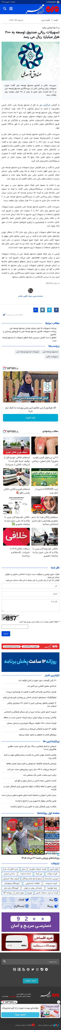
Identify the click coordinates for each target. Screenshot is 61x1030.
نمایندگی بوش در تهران (33, 888)
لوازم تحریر (54, 869)
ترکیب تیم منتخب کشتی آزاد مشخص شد (39, 775)
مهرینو (29, 892)
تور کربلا (39, 873)
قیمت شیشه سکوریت (37, 869)
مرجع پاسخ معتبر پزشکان (32, 878)
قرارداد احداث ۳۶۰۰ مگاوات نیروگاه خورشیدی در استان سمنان (31, 723)
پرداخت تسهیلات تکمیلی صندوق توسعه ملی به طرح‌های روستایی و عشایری (29, 333)
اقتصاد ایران (45, 20)
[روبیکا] (28, 970)
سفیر (24, 869)
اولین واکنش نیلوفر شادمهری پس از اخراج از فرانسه (35, 801)
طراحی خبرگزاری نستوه (46, 1025)
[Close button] (58, 1002)
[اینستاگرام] (37, 970)
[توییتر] (33, 970)
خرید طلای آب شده (10, 869)
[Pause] (6, 400)
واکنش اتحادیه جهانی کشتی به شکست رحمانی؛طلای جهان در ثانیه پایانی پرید (30, 757)
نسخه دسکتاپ (30, 980)
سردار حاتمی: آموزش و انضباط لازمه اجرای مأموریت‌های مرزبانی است (29, 795)
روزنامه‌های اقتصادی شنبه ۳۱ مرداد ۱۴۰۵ (39, 858)
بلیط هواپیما (52, 888)
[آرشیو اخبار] (19, 970)
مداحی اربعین (9, 873)
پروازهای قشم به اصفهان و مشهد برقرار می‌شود (37, 734)
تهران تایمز (19, 892)
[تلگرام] (46, 970)
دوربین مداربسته (51, 878)
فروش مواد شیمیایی (11, 878)
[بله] (42, 970)
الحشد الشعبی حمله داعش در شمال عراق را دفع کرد (35, 780)
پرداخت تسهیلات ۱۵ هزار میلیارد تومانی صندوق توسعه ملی (33, 328)
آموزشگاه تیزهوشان (11, 883)
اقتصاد (55, 20)
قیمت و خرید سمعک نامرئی (47, 892)
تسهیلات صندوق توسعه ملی (27, 351)
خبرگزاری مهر (45, 105)
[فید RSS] (24, 970)
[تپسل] (4, 368)
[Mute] (10, 400)
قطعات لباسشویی (32, 883)
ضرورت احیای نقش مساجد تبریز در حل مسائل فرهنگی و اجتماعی (30, 712)
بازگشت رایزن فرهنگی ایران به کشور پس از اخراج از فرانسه (33, 806)
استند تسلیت (25, 873)
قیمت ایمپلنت (51, 883)
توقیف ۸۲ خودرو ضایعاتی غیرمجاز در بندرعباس (37, 729)
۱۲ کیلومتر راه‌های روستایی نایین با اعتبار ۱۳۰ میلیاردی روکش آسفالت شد (31, 705)
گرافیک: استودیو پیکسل (23, 1025)
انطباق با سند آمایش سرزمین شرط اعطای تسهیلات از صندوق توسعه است (29, 339)
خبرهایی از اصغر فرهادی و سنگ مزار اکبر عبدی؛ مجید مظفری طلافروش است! (32, 748)
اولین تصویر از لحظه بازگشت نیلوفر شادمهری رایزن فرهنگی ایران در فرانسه (29, 788)
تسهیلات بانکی (52, 356)
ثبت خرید (30, 418)
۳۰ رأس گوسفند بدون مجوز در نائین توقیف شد (37, 680)
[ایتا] (14, 970)
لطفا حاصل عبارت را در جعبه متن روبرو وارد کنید (39, 621)
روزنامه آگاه (7, 892)
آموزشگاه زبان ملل (11, 888)
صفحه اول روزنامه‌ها (48, 813)
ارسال (6, 633)
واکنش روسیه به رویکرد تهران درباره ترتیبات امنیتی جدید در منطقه (30, 717)
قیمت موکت (52, 873)
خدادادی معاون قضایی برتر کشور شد (41, 686)
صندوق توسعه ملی (50, 351)
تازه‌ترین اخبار (52, 675)
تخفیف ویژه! (20, 1014)
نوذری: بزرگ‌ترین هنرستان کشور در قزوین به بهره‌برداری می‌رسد (31, 691)
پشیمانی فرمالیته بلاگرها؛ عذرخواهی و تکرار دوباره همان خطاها (31, 763)
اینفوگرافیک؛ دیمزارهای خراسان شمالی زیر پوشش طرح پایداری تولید (29, 697)
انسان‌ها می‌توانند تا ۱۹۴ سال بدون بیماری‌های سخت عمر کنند (31, 769)
